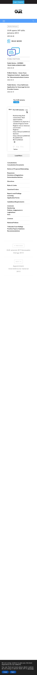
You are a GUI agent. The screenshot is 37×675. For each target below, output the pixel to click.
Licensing (10, 195)
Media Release (13, 26)
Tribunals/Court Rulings (15, 226)
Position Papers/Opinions (16, 229)
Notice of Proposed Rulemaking (17, 169)
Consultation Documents (15, 165)
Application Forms (13, 198)
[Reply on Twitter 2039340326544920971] (14, 147)
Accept (5, 672)
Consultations (12, 162)
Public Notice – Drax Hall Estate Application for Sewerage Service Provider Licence (18, 87)
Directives (10, 181)
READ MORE (16, 41)
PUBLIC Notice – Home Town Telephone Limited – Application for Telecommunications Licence (18, 75)
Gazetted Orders (13, 189)
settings (31, 669)
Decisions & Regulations (15, 175)
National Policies (12, 222)
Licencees (10, 206)
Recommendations (13, 231)
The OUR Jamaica (18, 110)
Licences (10, 218)
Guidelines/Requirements (15, 202)
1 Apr (26, 110)
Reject (12, 672)
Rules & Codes (12, 185)
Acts (8, 214)
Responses (11, 173)
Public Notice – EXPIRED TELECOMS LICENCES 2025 (16, 64)
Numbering (11, 208)
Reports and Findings (14, 193)
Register (20, 2)
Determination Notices (15, 177)
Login (15, 2)
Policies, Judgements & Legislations (15, 211)
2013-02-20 (10, 36)
